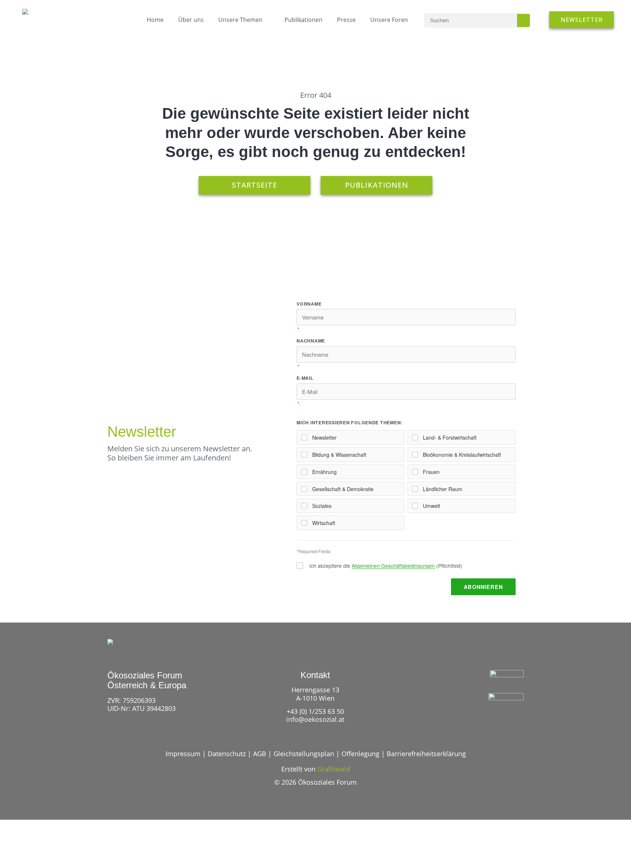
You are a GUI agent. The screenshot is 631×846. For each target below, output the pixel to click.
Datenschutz (227, 753)
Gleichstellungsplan (304, 753)
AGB (259, 753)
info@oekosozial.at (315, 719)
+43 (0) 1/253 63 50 (315, 711)
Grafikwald (333, 769)
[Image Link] (41, 15)
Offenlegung (360, 753)
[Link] (492, 721)
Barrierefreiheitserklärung (426, 753)
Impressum (182, 753)
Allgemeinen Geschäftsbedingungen (393, 565)
